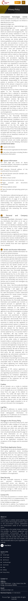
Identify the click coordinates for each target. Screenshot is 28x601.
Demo (17, 2)
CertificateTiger (6, 562)
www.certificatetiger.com (8, 28)
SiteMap (4, 570)
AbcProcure (5, 560)
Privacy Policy (5, 572)
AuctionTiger (5, 557)
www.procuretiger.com (7, 24)
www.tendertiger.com (20, 26)
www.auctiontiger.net (7, 26)
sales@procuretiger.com (7, 590)
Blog (3, 567)
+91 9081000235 (16, 593)
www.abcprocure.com (7, 22)
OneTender (5, 565)
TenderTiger (5, 555)
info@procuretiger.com (12, 502)
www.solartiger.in (6, 30)
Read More (8, 545)
